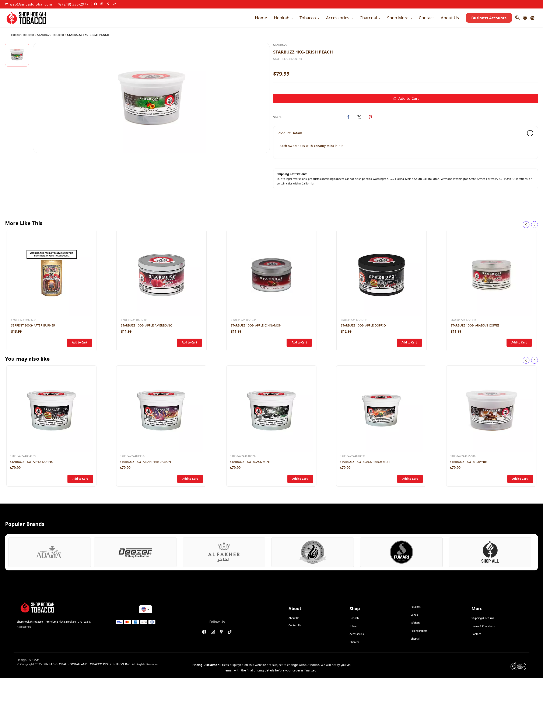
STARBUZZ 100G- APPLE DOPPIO (363, 325)
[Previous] (526, 224)
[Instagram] (213, 632)
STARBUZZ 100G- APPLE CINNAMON (256, 325)
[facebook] (95, 4)
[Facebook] (348, 117)
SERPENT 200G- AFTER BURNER (33, 325)
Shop (355, 608)
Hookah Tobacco (22, 35)
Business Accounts (489, 17)
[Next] (534, 224)
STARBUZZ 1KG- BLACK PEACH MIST (365, 462)
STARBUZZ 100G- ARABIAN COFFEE (475, 325)
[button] (534, 17)
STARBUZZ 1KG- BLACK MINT (250, 462)
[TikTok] (230, 632)
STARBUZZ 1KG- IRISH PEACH (88, 35)
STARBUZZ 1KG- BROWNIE (468, 462)
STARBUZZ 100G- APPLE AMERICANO (146, 325)
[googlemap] (108, 4)
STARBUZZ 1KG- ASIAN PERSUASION (145, 462)
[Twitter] (359, 117)
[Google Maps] (221, 632)
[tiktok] (114, 4)
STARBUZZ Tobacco (50, 35)
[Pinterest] (370, 117)
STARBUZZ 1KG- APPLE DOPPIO (31, 462)
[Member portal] (525, 18)
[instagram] (102, 4)
